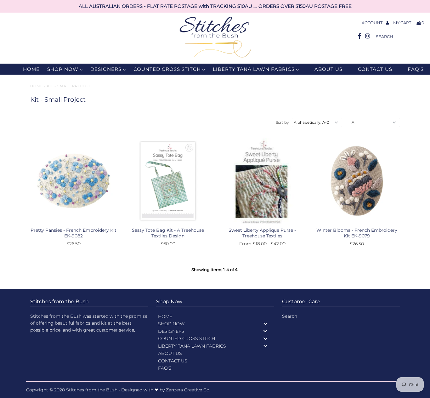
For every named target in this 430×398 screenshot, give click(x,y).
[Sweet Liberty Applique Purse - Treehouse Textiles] (262, 181)
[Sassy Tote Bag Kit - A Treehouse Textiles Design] (168, 181)
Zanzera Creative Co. (188, 390)
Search (289, 316)
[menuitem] (27, 69)
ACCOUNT (372, 22)
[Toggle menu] (265, 323)
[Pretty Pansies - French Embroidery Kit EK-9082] (73, 181)
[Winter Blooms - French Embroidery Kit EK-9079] (357, 181)
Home (36, 86)
